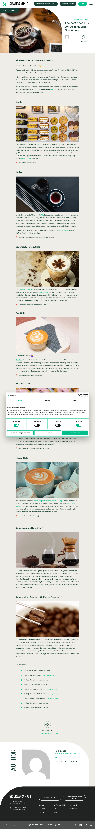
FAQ (55, 809)
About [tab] (75, 400)
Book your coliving (68, 4)
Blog (55, 812)
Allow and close (74, 432)
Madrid (53, 89)
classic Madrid (63, 230)
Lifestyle (44, 734)
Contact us (73, 809)
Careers (41, 812)
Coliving (41, 805)
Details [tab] (47, 400)
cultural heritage (44, 292)
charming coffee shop (26, 289)
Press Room (41, 825)
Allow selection (48, 432)
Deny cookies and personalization (20, 432)
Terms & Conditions (58, 825)
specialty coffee (25, 158)
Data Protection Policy (33, 825)
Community (74, 805)
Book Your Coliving (50, 798)
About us (42, 809)
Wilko (42, 215)
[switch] (37, 425)
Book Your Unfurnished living (74, 797)
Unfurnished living (60, 805)
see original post (53, 694)
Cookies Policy (49, 825)
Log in (83, 4)
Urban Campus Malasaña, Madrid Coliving (48, 501)
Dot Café (19, 360)
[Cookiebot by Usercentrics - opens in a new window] (80, 395)
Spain (56, 734)
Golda (39, 144)
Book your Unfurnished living (45, 4)
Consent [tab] (19, 400)
